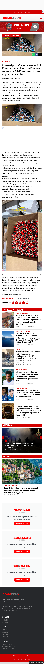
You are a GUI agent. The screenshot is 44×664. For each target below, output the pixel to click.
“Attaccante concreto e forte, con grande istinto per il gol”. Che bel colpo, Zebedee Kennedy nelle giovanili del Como (27, 376)
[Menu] (40, 18)
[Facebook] (16, 302)
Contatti (5, 622)
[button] (22, 27)
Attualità (6, 61)
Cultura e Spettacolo (31, 404)
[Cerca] (36, 17)
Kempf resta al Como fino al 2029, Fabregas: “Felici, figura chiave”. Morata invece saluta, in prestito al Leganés (28, 393)
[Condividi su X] (40, 54)
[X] (23, 302)
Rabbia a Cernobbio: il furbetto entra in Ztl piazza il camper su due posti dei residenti (21, 489)
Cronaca (7, 36)
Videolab (5, 637)
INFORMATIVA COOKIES (9, 646)
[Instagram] (20, 302)
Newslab (15, 36)
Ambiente (19, 331)
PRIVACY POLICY (7, 644)
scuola (25, 313)
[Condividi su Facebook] (36, 54)
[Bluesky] (27, 302)
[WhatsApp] (13, 302)
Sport (25, 370)
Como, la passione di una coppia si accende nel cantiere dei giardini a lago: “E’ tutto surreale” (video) (21, 446)
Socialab (5, 632)
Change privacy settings (36, 662)
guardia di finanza (22, 298)
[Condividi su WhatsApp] (33, 54)
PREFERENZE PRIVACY (9, 648)
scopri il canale (22, 524)
